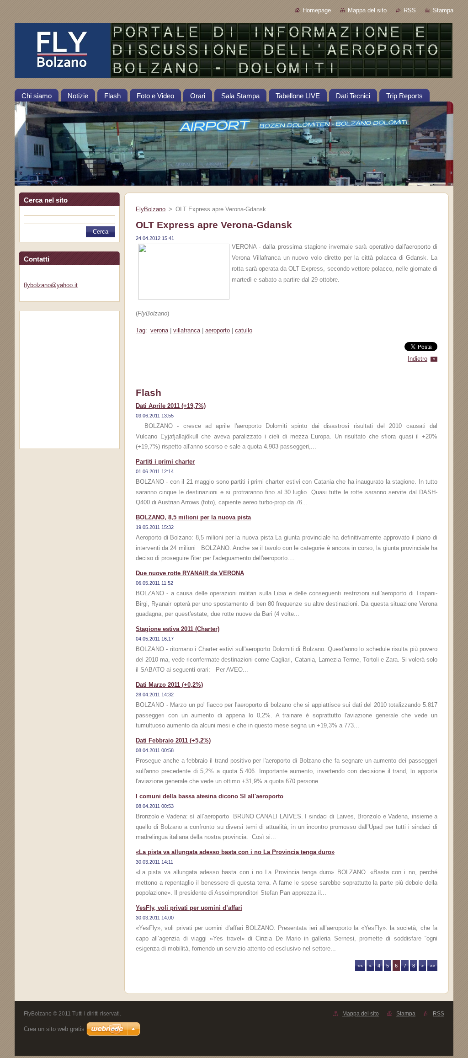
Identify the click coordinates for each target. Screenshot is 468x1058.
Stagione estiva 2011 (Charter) (177, 628)
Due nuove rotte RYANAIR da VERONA (190, 573)
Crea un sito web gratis (54, 1029)
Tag (140, 330)
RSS (410, 10)
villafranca (186, 330)
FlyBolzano (150, 209)
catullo (243, 330)
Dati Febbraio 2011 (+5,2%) (173, 740)
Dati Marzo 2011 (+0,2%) (169, 684)
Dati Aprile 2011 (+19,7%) (171, 405)
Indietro (417, 358)
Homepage (317, 10)
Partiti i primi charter (165, 461)
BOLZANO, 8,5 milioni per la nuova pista (193, 517)
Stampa (443, 10)
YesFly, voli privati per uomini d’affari (189, 907)
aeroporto (217, 330)
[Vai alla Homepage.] (234, 52)
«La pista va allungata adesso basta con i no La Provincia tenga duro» (235, 852)
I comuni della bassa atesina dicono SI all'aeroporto (209, 796)
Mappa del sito (367, 10)
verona (159, 330)
